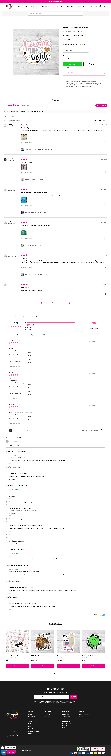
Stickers (30, 733)
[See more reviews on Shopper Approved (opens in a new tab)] (19, 366)
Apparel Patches (32, 719)
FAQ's (80, 719)
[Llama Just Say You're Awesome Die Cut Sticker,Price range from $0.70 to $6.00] (68, 642)
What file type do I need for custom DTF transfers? (16, 519)
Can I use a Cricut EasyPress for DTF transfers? (15, 549)
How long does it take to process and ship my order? (17, 565)
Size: (64, 47)
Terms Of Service (66, 716)
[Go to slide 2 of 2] (56, 673)
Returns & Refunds (66, 721)
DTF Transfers (31, 716)
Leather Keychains (32, 728)
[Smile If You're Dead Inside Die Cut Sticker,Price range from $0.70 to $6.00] (93, 642)
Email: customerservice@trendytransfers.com (15, 730)
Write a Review (47, 335)
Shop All (30, 714)
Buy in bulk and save (78, 35)
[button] (84, 44)
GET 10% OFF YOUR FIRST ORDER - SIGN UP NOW (55, 1)
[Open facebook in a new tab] (7, 735)
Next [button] (85, 1)
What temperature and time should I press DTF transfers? (18, 485)
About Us (47, 714)
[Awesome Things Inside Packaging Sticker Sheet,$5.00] (17, 642)
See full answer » (12, 479)
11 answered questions (69, 31)
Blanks (29, 726)
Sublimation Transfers (33, 731)
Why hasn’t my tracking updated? (13, 581)
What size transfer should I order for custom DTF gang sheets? (19, 502)
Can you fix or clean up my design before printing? (16, 451)
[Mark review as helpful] (105, 142)
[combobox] (55, 14)
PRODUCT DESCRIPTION (84, 73)
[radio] (55, 322)
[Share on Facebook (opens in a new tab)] (14, 366)
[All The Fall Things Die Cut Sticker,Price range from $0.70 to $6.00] (42, 642)
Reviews (64, 727)
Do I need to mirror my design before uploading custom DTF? (19, 536)
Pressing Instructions (84, 714)
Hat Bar (30, 724)
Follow (7, 453)
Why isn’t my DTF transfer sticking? (13, 467)
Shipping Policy (65, 719)
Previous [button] (26, 1)
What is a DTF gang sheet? (11, 597)
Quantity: (65, 55)
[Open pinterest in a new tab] (17, 735)
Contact (81, 716)
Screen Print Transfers (33, 721)
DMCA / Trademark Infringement (66, 724)
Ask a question (82, 31)
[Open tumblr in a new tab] (13, 735)
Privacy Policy (65, 714)
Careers (47, 716)
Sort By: (95, 120)
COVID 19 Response (50, 719)
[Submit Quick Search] (81, 13)
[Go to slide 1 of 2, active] (54, 673)
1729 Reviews (17, 329)
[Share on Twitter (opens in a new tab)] (16, 366)
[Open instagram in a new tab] (10, 735)
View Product (17, 666)
